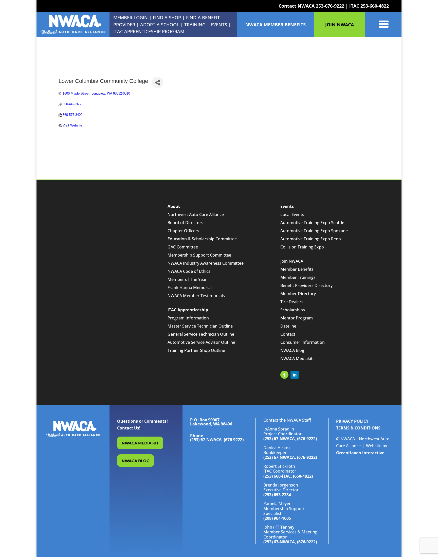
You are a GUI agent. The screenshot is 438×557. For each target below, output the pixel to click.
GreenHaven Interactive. (361, 453)
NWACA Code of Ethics (189, 271)
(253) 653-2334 (277, 494)
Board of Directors (185, 222)
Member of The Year (187, 279)
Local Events (292, 214)
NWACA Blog (292, 350)
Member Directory (298, 293)
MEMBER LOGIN (130, 17)
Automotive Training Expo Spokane (314, 230)
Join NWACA (291, 261)
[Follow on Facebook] (284, 375)
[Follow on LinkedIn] (294, 375)
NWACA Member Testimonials (196, 295)
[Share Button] (157, 82)
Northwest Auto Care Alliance (196, 214)
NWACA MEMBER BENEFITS (275, 25)
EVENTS (219, 25)
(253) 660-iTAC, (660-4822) (288, 476)
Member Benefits (297, 269)
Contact (287, 334)
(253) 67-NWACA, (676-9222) (290, 438)
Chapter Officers (183, 230)
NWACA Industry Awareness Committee (206, 263)
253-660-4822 (374, 6)
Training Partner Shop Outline (196, 350)
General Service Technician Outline (201, 334)
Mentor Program (296, 318)
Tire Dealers (291, 301)
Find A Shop (167, 17)
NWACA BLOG (136, 460)
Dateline (288, 326)
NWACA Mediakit (296, 358)
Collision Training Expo (302, 247)
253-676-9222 (330, 6)
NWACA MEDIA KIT (140, 443)
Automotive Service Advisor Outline (201, 342)
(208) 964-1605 (277, 518)
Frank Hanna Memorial (190, 287)
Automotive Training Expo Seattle (312, 222)
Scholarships (292, 310)
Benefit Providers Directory (306, 285)
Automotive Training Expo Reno (310, 239)
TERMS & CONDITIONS (358, 428)
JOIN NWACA (339, 25)
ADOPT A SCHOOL (160, 25)
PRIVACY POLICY (352, 421)
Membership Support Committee (199, 255)
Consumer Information (302, 342)
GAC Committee (183, 247)
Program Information (188, 318)
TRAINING (195, 25)
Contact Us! (128, 428)
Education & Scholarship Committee (202, 239)
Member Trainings (298, 277)
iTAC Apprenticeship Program (148, 31)
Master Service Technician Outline (200, 326)
